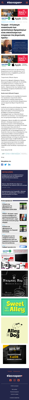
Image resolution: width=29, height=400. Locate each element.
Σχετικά (10, 371)
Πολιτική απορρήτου (14, 391)
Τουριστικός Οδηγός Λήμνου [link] (9, 77)
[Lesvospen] (14, 3)
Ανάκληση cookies (14, 394)
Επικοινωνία (16, 371)
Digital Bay (17, 397)
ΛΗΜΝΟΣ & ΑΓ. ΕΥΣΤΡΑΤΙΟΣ (8, 22)
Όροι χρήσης (14, 389)
